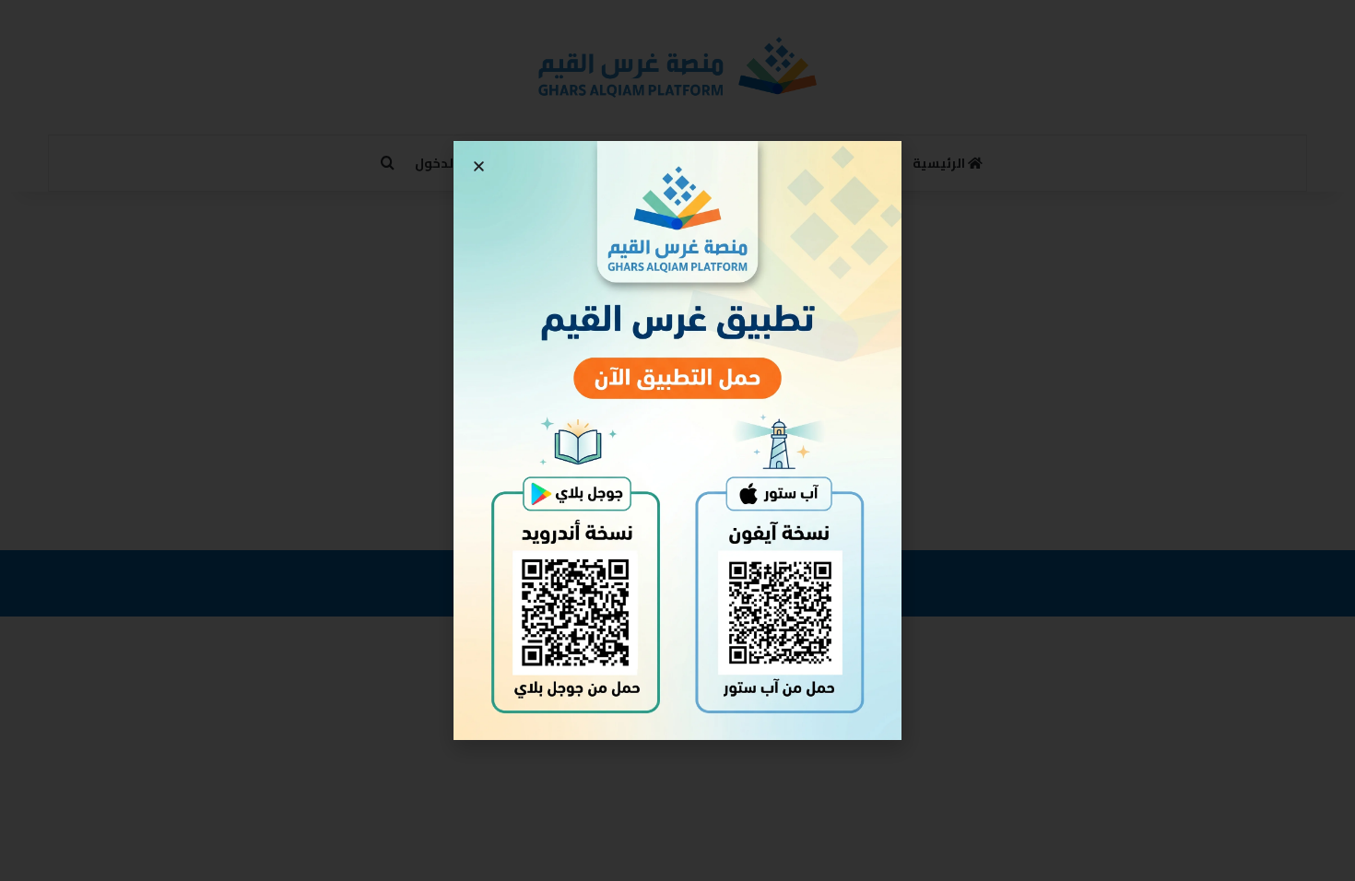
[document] (677, 440)
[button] (479, 166)
